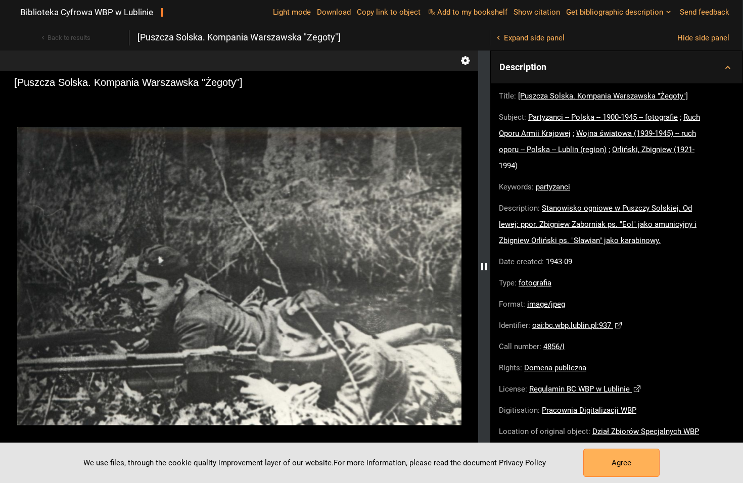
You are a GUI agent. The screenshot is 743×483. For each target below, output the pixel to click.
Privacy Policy (522, 462)
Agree (621, 462)
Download (334, 12)
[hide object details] (484, 267)
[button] (616, 67)
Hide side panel (703, 37)
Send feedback (704, 12)
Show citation (537, 12)
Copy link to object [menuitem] (389, 12)
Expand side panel (534, 37)
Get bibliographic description (614, 12)
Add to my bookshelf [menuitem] (472, 12)
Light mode (292, 12)
